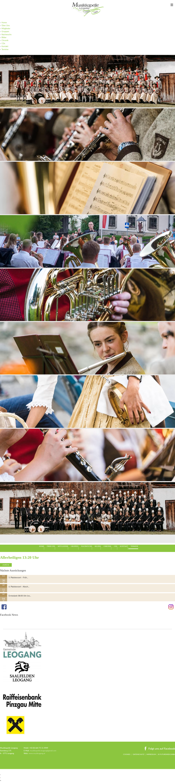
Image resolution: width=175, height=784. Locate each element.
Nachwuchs (6, 35)
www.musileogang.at (37, 753)
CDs (3, 43)
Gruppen (5, 32)
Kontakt (5, 46)
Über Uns (6, 26)
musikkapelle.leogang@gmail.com (43, 751)
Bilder (4, 38)
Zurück (6, 565)
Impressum (151, 754)
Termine (5, 49)
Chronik (5, 40)
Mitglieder (6, 29)
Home (4, 23)
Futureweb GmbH (167, 754)
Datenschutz (138, 754)
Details (3, 576)
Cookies (126, 754)
